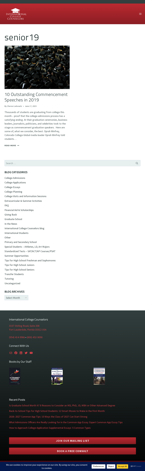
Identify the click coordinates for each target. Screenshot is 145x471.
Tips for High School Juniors (19, 265)
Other (8, 237)
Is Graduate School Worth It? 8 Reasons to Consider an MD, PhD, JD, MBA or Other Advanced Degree (62, 405)
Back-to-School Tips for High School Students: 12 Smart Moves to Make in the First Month (57, 411)
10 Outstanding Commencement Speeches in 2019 (36, 97)
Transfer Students (14, 274)
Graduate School (13, 219)
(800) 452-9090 (34, 337)
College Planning (13, 191)
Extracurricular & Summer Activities (23, 200)
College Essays (12, 187)
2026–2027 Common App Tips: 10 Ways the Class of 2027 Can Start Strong (48, 416)
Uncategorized (12, 283)
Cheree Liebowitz (14, 106)
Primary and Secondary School (21, 242)
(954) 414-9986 (17, 337)
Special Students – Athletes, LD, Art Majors (27, 246)
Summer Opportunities (17, 255)
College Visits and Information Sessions (25, 196)
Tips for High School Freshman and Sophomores (30, 260)
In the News (11, 223)
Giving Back (11, 214)
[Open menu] (140, 14)
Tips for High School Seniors (19, 269)
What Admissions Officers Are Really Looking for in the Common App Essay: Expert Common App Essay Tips (66, 422)
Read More (12, 145)
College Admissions (15, 178)
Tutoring (9, 278)
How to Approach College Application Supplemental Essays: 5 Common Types (50, 427)
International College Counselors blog (24, 228)
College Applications (15, 182)
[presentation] (37, 67)
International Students (16, 233)
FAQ (7, 205)
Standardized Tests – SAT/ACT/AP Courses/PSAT (30, 251)
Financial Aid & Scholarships (19, 210)
